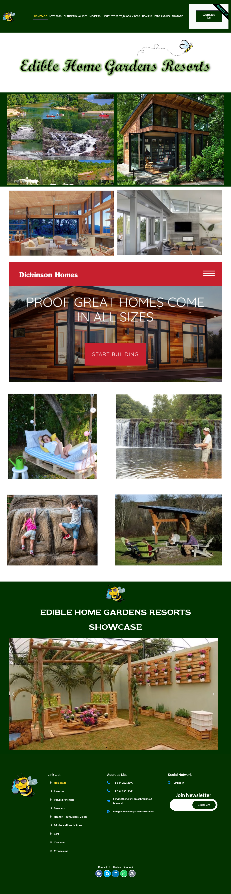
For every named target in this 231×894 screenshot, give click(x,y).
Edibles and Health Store (68, 825)
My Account (61, 850)
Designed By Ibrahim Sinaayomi (115, 866)
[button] (13, 694)
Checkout (59, 842)
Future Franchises (75, 16)
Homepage (40, 16)
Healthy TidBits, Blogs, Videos (121, 16)
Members (95, 16)
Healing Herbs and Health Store (162, 16)
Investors (55, 16)
